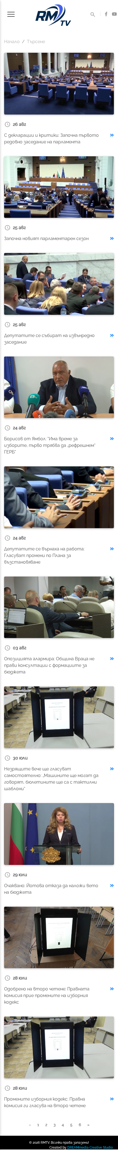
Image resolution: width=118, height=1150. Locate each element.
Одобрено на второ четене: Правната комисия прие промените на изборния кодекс (46, 995)
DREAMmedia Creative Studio (90, 1147)
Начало (12, 41)
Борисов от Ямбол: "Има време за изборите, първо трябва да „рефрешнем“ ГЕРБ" (49, 445)
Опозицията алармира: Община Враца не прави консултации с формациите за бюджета (49, 665)
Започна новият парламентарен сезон (46, 238)
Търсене (36, 41)
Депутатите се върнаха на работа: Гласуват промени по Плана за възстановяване (44, 555)
